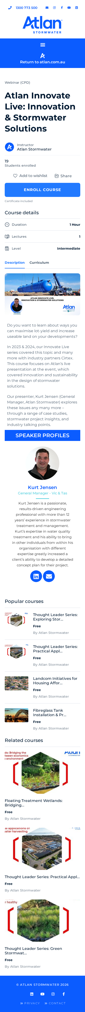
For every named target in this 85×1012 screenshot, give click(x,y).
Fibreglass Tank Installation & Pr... (49, 712)
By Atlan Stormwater (23, 818)
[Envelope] (49, 576)
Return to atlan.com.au (42, 62)
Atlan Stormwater (34, 149)
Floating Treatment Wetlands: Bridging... (34, 802)
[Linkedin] (36, 576)
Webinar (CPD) (17, 82)
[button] (43, 45)
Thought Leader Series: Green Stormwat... (33, 950)
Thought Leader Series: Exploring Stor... (55, 617)
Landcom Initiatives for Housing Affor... (55, 680)
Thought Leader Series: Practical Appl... (42, 877)
